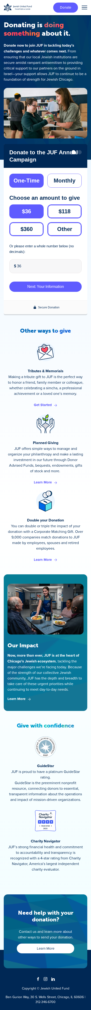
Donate (65, 7)
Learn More (43, 482)
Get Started (43, 404)
